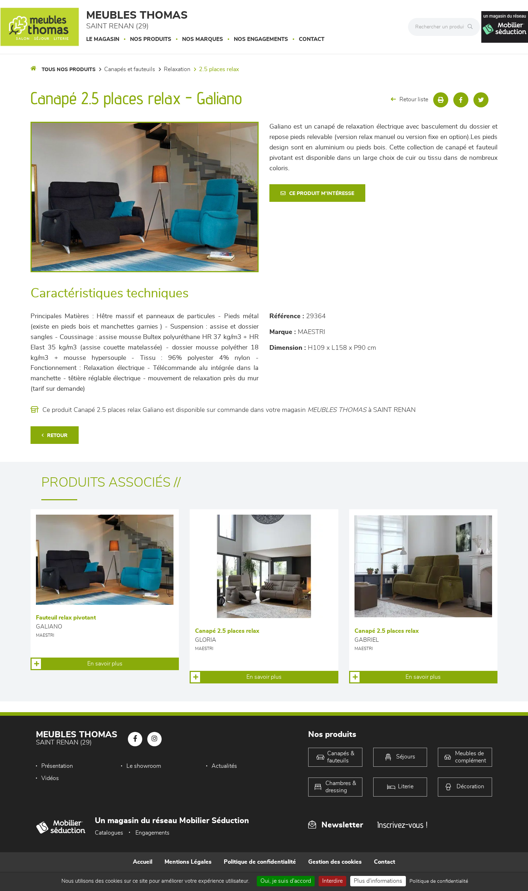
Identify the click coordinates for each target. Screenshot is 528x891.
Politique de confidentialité (260, 862)
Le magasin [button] (102, 39)
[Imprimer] (440, 99)
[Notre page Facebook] (135, 739)
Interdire (332, 881)
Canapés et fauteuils (129, 69)
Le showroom (143, 766)
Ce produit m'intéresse (321, 193)
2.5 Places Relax (219, 69)
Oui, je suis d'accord (285, 881)
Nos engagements (261, 39)
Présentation (57, 766)
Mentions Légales (188, 862)
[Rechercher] (472, 27)
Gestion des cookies (335, 862)
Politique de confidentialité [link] (438, 881)
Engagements (152, 833)
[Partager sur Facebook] (460, 99)
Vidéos (50, 778)
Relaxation (177, 69)
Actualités (224, 766)
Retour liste (413, 99)
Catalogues (109, 833)
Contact (311, 39)
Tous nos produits (69, 69)
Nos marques (202, 39)
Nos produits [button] (150, 39)
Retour (57, 435)
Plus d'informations (378, 881)
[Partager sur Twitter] (480, 99)
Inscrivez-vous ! (402, 825)
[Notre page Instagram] (154, 739)
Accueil (142, 862)
